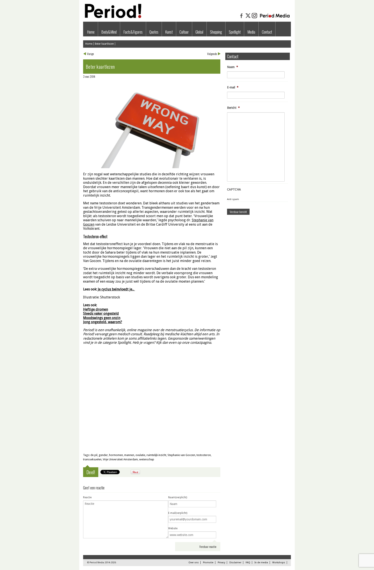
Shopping (216, 32)
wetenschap (146, 459)
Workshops (278, 562)
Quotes (153, 32)
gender (103, 455)
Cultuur (184, 32)
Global (199, 32)
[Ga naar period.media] (275, 18)
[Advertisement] (151, 418)
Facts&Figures (133, 32)
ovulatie (140, 455)
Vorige (90, 53)
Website (172, 528)
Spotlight (235, 32)
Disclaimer (235, 562)
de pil (93, 455)
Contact (267, 32)
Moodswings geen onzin (101, 318)
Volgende (212, 53)
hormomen (116, 455)
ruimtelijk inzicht (156, 455)
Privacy (221, 562)
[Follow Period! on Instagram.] (254, 18)
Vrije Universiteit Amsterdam (120, 459)
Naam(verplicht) (177, 497)
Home (91, 32)
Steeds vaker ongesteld (101, 313)
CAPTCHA (234, 189)
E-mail (233, 87)
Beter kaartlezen (104, 43)
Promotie (208, 562)
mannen (129, 455)
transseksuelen (92, 459)
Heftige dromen (95, 309)
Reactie (87, 497)
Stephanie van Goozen (181, 455)
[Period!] (112, 17)
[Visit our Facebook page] (241, 18)
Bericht (233, 107)
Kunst (169, 32)
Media (251, 32)
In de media (261, 562)
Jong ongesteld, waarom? (102, 322)
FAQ (248, 562)
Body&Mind (109, 32)
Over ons (194, 562)
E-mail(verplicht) (177, 513)
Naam (232, 67)
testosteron (204, 455)
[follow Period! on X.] (248, 18)
